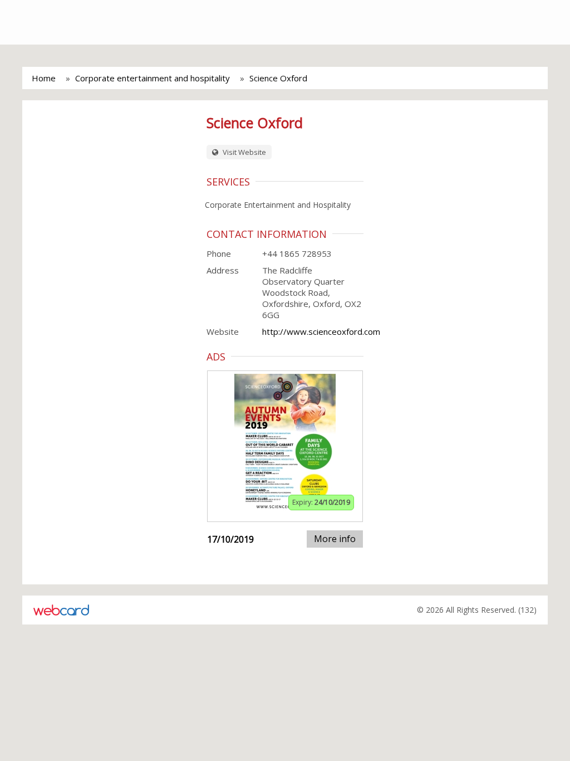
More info (335, 539)
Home (44, 78)
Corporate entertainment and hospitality (152, 78)
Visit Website (243, 152)
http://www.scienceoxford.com (321, 331)
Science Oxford (278, 78)
